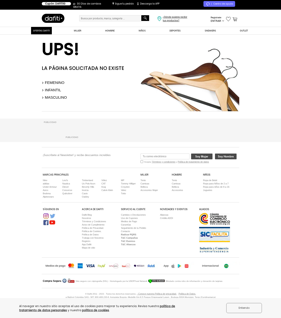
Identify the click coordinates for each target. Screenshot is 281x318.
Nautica (66, 183)
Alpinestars (48, 196)
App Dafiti (86, 244)
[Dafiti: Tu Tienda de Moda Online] (53, 18)
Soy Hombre (226, 156)
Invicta (85, 190)
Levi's (65, 180)
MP (122, 180)
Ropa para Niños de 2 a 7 (216, 183)
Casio (85, 193)
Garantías (126, 224)
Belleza (144, 187)
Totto (123, 193)
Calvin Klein (107, 190)
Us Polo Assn (88, 183)
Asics (45, 190)
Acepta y (176, 162)
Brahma (47, 193)
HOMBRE (110, 30)
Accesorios (177, 190)
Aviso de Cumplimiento (93, 224)
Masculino (55, 97)
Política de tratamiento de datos (193, 162)
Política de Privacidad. (93, 228)
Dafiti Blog (87, 215)
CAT (103, 183)
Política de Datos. (187, 294)
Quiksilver (67, 193)
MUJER (77, 30)
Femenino (54, 83)
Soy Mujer (201, 156)
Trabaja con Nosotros (93, 238)
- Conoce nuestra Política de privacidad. (157, 294)
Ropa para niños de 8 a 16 (216, 187)
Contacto (125, 231)
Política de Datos (90, 234)
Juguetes (207, 190)
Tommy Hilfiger (128, 183)
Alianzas (164, 215)
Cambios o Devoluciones (133, 215)
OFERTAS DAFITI (41, 30)
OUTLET (244, 30)
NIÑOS (142, 30)
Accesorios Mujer (149, 190)
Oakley (85, 196)
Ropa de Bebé (210, 180)
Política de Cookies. (92, 231)
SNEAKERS (210, 30)
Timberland (87, 180)
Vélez (104, 180)
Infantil (52, 90)
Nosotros (86, 218)
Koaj (103, 187)
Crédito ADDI (166, 218)
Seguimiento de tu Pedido (133, 228)
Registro (86, 241)
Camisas (144, 183)
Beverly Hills (88, 187)
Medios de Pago (129, 221)
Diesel (65, 187)
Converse (67, 190)
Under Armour (50, 187)
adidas (46, 183)
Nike (45, 180)
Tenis (143, 180)
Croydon (125, 187)
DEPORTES (175, 30)
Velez (123, 190)
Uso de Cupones (129, 218)
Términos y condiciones (163, 162)
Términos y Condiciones (94, 221)
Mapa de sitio (88, 247)
